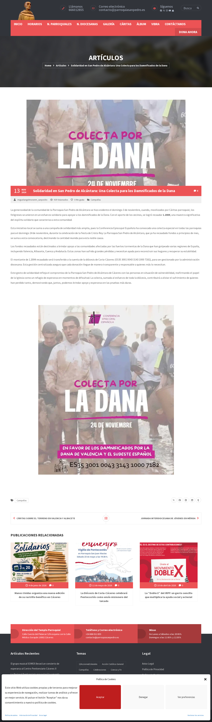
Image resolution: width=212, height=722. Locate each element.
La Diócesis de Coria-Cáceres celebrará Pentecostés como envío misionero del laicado (104, 597)
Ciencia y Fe (116, 669)
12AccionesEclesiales (88, 664)
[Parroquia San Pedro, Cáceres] (27, 10)
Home (48, 65)
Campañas (96, 199)
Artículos (61, 65)
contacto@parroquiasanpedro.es (122, 10)
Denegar (143, 697)
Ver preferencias (186, 697)
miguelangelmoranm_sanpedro (32, 199)
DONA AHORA (188, 32)
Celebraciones (99, 669)
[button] (205, 679)
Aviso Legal (43, 715)
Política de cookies (11, 715)
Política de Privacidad (153, 669)
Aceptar (100, 697)
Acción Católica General (113, 664)
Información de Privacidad (28, 715)
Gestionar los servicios (196, 715)
